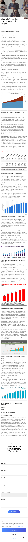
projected (11, 88)
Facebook (8, 31)
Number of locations (6, 492)
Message (3, 499)
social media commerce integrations (17, 81)
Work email (4, 470)
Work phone (4, 477)
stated (10, 193)
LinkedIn (17, 31)
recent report (19, 50)
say (13, 322)
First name (4, 456)
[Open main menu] (25, 4)
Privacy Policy (20, 526)
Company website (5, 485)
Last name (3, 463)
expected (19, 238)
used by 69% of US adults (18, 126)
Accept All (14, 530)
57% (17, 180)
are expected (4, 187)
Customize (14, 539)
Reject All (14, 534)
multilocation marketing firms (14, 420)
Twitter (12, 31)
